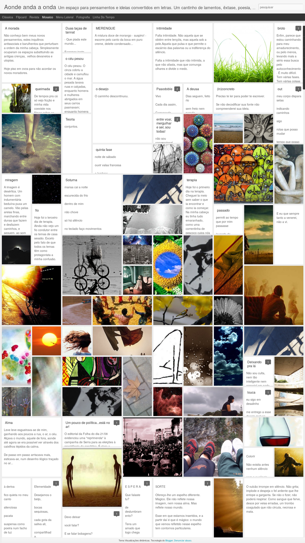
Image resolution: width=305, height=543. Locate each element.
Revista (34, 17)
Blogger (169, 540)
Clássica (7, 17)
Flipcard (21, 17)
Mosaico (47, 17)
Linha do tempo (104, 17)
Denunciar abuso (182, 540)
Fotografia (83, 17)
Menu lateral (64, 17)
